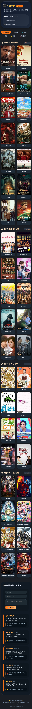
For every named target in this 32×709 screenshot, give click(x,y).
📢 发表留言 (11, 607)
